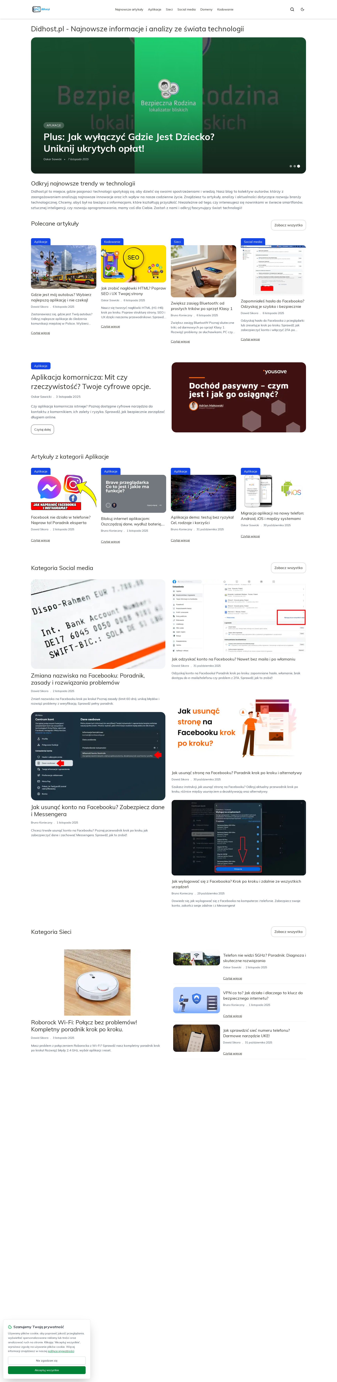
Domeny (206, 9)
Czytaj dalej (42, 429)
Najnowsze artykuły (129, 9)
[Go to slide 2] (295, 166)
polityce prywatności (61, 1351)
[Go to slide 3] (298, 166)
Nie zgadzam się (47, 1360)
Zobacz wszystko (288, 225)
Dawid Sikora (39, 306)
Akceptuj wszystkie (47, 1370)
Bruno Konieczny (181, 315)
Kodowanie (225, 9)
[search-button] (292, 9)
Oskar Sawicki (52, 159)
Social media (186, 9)
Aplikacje (154, 9)
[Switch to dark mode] (302, 9)
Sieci (169, 9)
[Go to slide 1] (291, 166)
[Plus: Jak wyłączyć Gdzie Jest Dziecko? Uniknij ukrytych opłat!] (168, 105)
